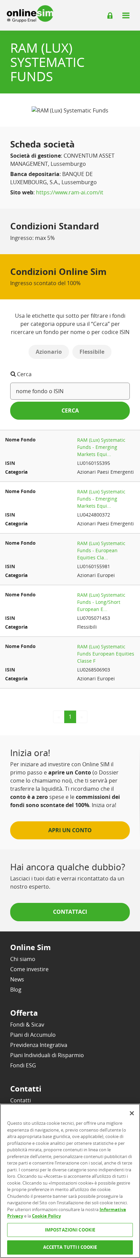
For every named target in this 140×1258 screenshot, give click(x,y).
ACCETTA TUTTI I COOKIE (70, 1247)
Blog (15, 989)
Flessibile (92, 351)
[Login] (110, 15)
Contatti (20, 1100)
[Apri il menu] (126, 15)
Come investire (29, 969)
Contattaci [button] (70, 911)
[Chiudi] (131, 1113)
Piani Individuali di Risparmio (47, 1055)
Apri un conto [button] (70, 830)
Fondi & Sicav (27, 1024)
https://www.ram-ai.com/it (69, 192)
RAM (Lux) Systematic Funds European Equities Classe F (105, 653)
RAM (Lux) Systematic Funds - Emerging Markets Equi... (101, 447)
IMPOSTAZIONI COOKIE (70, 1230)
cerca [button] (70, 410)
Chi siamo (22, 959)
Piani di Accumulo (33, 1034)
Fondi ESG (23, 1065)
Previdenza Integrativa (38, 1045)
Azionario (49, 351)
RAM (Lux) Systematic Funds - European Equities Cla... (101, 550)
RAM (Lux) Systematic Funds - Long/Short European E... (101, 602)
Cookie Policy (46, 1216)
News (17, 979)
